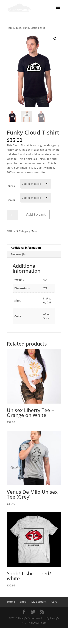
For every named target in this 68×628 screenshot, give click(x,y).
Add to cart (36, 214)
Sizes (11, 186)
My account (38, 601)
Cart (54, 601)
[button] (55, 38)
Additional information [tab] (26, 247)
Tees (18, 27)
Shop (23, 601)
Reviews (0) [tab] (18, 254)
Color (11, 200)
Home (10, 27)
